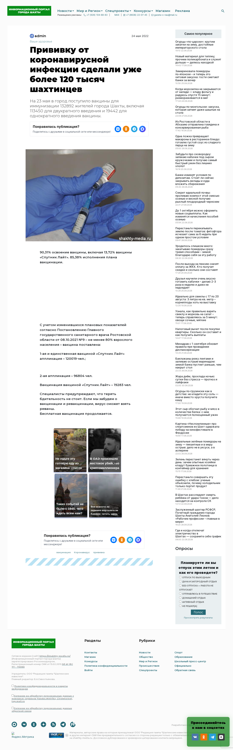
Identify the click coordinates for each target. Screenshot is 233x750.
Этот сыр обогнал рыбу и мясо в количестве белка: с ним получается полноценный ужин (197, 411)
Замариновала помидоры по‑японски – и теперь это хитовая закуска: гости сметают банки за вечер (197, 76)
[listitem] (118, 129)
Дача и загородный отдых (199, 581)
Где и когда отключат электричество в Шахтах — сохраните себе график (198, 533)
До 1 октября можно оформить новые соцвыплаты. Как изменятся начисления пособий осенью (196, 215)
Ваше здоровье (41, 41)
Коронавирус (82, 498)
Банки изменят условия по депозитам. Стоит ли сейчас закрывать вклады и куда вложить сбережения (194, 179)
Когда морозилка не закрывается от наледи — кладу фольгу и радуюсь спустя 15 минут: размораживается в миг (198, 94)
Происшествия (149, 665)
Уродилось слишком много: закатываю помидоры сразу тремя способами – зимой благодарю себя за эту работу (195, 250)
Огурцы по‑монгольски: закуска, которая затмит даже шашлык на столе (197, 109)
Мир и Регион (88, 11)
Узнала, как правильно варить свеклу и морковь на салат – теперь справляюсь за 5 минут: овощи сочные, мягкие (196, 316)
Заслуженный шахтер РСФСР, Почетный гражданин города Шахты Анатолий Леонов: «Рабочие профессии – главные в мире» (197, 515)
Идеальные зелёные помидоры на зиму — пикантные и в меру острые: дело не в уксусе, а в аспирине (198, 446)
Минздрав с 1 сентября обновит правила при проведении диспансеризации (196, 346)
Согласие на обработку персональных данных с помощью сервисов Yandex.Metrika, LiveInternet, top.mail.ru (43, 699)
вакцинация (63, 498)
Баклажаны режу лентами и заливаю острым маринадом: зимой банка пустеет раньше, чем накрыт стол (198, 363)
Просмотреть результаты (198, 617)
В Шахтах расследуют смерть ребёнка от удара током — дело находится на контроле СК (197, 497)
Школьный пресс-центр (190, 661)
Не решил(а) (189, 606)
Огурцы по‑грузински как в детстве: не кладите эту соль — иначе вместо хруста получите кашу (196, 396)
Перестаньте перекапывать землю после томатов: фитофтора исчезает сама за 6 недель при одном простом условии (198, 233)
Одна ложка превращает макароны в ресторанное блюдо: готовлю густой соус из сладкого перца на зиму (198, 141)
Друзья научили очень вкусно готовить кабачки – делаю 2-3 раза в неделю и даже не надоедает (195, 283)
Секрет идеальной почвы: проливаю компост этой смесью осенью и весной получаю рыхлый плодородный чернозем (197, 197)
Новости (64, 11)
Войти (88, 670)
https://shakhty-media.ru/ (54, 656)
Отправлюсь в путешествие (199, 594)
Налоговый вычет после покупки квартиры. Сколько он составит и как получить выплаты (198, 332)
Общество (146, 656)
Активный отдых (193, 602)
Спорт (178, 652)
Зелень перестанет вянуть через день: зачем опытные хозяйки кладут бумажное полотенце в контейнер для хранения (197, 464)
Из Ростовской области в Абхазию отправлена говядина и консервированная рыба (197, 124)
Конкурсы (142, 11)
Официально (182, 665)
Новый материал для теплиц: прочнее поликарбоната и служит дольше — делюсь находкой (198, 59)
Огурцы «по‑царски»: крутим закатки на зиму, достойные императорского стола (195, 44)
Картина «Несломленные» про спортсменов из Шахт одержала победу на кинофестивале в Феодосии (197, 428)
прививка (99, 498)
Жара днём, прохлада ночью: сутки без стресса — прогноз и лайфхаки (196, 379)
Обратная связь (184, 670)
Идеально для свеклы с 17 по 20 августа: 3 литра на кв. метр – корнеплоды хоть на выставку (197, 299)
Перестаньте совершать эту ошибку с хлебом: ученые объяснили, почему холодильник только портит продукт (197, 482)
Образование (183, 656)
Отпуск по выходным (196, 577)
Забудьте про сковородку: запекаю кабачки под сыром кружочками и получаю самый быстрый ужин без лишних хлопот (196, 160)
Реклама (182, 11)
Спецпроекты (117, 11)
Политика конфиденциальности (105, 665)
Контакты (90, 652)
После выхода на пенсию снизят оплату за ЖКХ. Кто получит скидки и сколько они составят (197, 266)
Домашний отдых (194, 598)
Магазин (163, 11)
